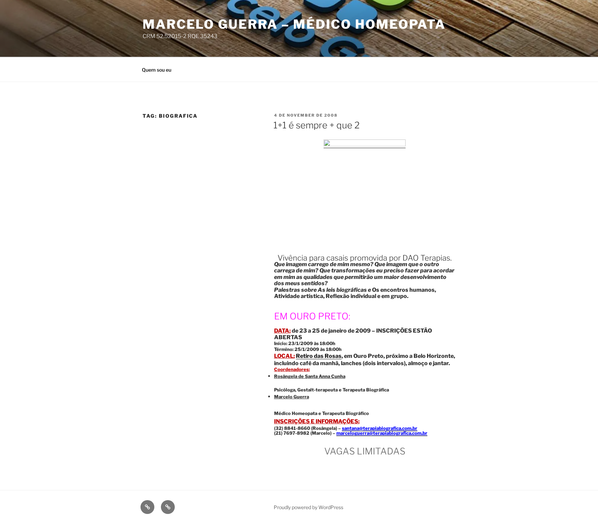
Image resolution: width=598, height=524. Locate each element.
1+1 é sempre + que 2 (316, 125)
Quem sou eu (156, 70)
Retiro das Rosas (319, 356)
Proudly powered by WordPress (308, 507)
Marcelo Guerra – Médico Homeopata (294, 24)
